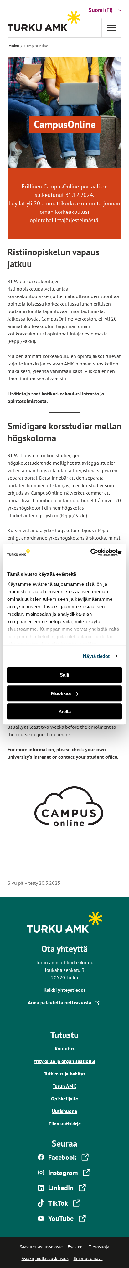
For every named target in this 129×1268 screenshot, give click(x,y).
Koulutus (65, 1048)
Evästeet (76, 1247)
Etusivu (13, 45)
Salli (64, 675)
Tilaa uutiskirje (65, 1123)
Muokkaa (61, 693)
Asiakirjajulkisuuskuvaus (45, 1258)
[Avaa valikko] (111, 27)
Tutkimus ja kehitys (64, 1073)
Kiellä (65, 711)
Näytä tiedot (96, 656)
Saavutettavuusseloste (41, 1247)
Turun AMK (64, 1086)
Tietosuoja (99, 1247)
